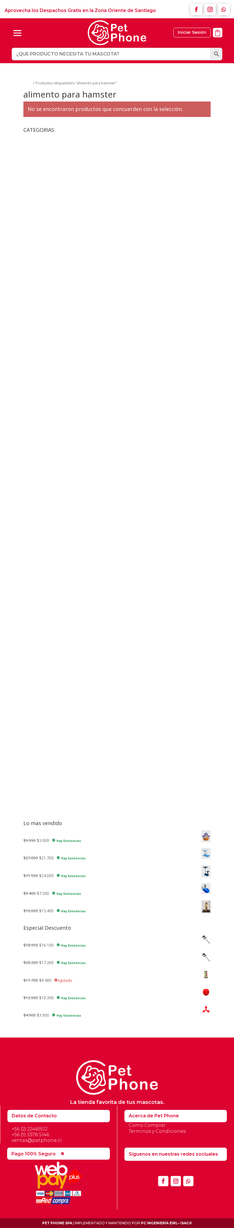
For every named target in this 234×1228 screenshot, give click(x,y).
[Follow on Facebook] (196, 9)
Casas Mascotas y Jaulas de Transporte (59, 505)
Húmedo (40, 410)
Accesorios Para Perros (49, 205)
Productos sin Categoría (45, 631)
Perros (34, 733)
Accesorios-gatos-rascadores (50, 273)
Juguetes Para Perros (47, 572)
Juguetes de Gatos (45, 529)
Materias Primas (38, 605)
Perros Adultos (45, 461)
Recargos (32, 649)
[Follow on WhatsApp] (223, 9)
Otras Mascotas (42, 256)
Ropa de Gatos (46, 196)
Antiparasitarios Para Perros (58, 740)
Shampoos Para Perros (53, 766)
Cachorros (41, 443)
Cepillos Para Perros (50, 749)
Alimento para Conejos (44, 308)
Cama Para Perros (40, 496)
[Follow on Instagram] (210, 9)
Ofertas (30, 614)
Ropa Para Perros (48, 247)
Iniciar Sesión (192, 32)
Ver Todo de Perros (50, 596)
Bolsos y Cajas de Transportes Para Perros (72, 211)
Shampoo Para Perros (43, 784)
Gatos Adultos (45, 375)
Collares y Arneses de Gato (48, 514)
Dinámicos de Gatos (51, 536)
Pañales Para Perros (51, 757)
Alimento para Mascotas (46, 326)
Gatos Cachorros (47, 384)
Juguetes (31, 523)
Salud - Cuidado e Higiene (46, 658)
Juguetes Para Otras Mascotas (56, 563)
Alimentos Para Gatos (48, 368)
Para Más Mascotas (46, 724)
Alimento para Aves (41, 291)
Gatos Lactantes (47, 393)
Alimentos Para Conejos (50, 359)
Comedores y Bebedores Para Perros (66, 238)
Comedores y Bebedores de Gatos (64, 178)
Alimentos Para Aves (47, 350)
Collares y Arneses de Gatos (58, 169)
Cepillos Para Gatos (50, 689)
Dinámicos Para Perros (53, 578)
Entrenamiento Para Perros (57, 587)
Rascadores (43, 187)
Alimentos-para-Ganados (51, 479)
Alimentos (32, 344)
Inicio (27, 83)
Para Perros (39, 808)
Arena (37, 680)
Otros (28, 622)
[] (217, 40)
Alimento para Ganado (44, 317)
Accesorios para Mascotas (47, 264)
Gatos (33, 664)
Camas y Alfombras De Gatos (59, 161)
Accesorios (33, 138)
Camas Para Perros (50, 220)
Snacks (29, 793)
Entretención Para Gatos (54, 545)
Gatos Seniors (45, 401)
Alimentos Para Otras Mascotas (57, 428)
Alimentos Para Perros (48, 437)
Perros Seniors (45, 470)
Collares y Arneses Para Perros (60, 229)
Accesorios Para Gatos (49, 145)
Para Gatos (38, 799)
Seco (36, 419)
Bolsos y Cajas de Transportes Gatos (66, 152)
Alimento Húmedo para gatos (50, 282)
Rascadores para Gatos (45, 640)
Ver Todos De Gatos (51, 554)
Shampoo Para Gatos (43, 775)
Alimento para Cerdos (43, 300)
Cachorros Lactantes (51, 452)
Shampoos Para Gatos (53, 715)
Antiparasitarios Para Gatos (57, 671)
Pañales (39, 707)
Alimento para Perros (43, 335)
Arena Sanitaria (37, 487)
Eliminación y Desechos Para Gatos (65, 698)
